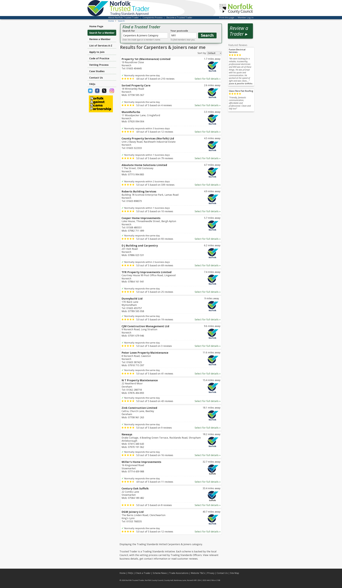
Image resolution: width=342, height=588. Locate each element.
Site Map (234, 573)
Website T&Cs (198, 573)
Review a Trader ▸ (239, 31)
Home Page (96, 26)
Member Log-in (245, 17)
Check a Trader (143, 573)
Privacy (210, 573)
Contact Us (96, 77)
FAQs (92, 84)
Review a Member (100, 39)
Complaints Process (153, 17)
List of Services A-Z (100, 45)
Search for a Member (101, 32)
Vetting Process (98, 64)
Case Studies (96, 71)
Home (123, 573)
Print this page (226, 17)
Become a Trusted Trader (179, 17)
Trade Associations (179, 573)
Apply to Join (96, 52)
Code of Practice (99, 58)
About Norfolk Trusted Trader (123, 17)
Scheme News (160, 573)
